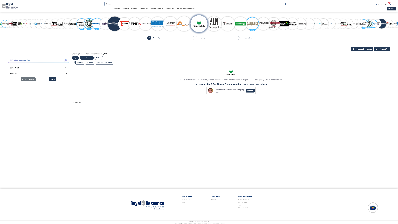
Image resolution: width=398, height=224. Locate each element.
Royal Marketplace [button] (156, 8)
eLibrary (134, 8)
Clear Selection (28, 79)
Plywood (90, 62)
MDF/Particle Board (104, 62)
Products (214, 200)
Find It (52, 79)
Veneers (80, 62)
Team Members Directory (186, 8)
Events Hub (170, 8)
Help (183, 202)
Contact (250, 91)
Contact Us (144, 8)
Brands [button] (125, 8)
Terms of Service (243, 200)
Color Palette (15, 68)
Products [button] (116, 8)
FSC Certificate (243, 207)
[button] (285, 4)
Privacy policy (242, 202)
